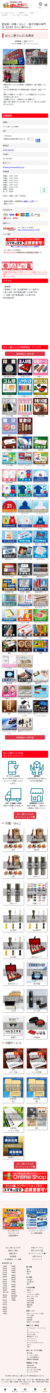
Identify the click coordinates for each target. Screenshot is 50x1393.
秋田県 (5, 1268)
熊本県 (13, 1294)
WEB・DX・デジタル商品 (34, 1350)
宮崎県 (13, 1292)
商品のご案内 (13, 1250)
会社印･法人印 (25, 376)
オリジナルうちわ (32, 1372)
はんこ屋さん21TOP (12, 1247)
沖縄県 (13, 1300)
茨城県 (5, 1284)
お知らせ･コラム (37, 1247)
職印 (9, 435)
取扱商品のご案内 (24, 353)
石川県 (5, 1302)
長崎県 (13, 1298)
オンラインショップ (31, 43)
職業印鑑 (29, 1305)
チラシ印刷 (30, 1316)
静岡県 (5, 1307)
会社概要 (13, 1256)
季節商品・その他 (31, 1363)
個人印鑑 (29, 1267)
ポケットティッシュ (33, 1332)
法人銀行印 (30, 1282)
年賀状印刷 (30, 1365)
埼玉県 (5, 1288)
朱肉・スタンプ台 (32, 1296)
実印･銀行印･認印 (9, 376)
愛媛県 (13, 1287)
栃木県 (5, 1282)
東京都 (5, 1290)
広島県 (13, 1282)
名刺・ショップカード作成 (35, 1313)
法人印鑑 (29, 1277)
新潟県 (5, 1295)
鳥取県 (13, 1275)
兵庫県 (13, 1272)
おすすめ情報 (16, 43)
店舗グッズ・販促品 (32, 1325)
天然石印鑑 (25, 416)
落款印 (25, 435)
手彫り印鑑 (40, 416)
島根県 (13, 1277)
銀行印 (29, 1271)
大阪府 (13, 1268)
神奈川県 (5, 1292)
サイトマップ (37, 1259)
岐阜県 (5, 1311)
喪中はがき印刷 (32, 1367)
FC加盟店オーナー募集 (13, 1259)
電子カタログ (36, 1250)
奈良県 (13, 1270)
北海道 (5, 1266)
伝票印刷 (29, 1320)
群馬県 (5, 1279)
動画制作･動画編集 (33, 1359)
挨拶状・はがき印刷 (33, 1322)
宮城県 (5, 1274)
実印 (28, 1269)
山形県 (5, 1272)
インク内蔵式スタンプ (25, 396)
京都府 (13, 1266)
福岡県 (13, 1289)
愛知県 (5, 1309)
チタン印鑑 (9, 416)
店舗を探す (13, 1253)
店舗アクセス (28, 41)
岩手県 (5, 1270)
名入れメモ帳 (31, 1334)
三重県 (5, 1313)
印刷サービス (30, 1311)
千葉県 (5, 1286)
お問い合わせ (37, 1256)
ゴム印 (9, 396)
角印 (28, 1284)
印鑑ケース (40, 376)
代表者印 (29, 1280)
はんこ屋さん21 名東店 (20, 15)
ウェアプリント (32, 1338)
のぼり (29, 1345)
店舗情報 (18, 41)
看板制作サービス (32, 1336)
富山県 (5, 1300)
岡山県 (13, 1279)
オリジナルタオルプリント (35, 1343)
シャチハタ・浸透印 (33, 1294)
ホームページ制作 (32, 1355)
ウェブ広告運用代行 (33, 1357)
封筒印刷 (29, 1318)
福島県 (5, 1277)
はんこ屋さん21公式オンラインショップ (24, 815)
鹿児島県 (14, 1296)
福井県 (5, 1304)
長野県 (5, 1297)
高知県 (13, 1284)
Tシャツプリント (32, 1341)
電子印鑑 (29, 1353)
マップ (31, 139)
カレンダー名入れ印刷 (34, 1370)
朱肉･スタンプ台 (40, 396)
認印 (28, 1274)
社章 (28, 1347)
